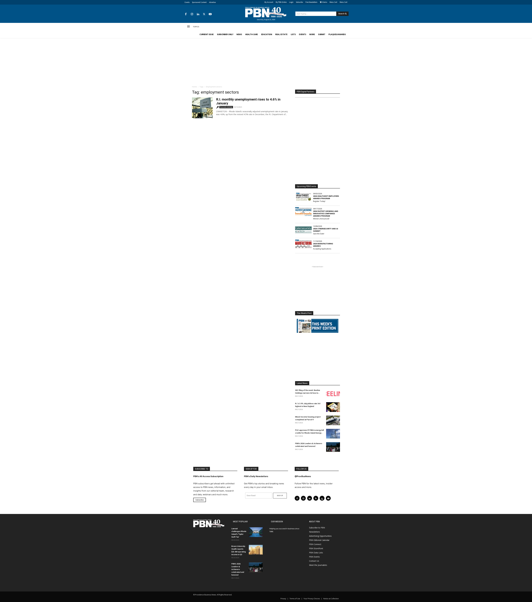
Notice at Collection (331, 598)
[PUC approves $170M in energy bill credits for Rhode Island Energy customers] (333, 434)
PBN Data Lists (316, 552)
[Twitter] (204, 14)
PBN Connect (315, 544)
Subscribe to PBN (317, 527)
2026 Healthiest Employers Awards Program (326, 197)
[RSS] (315, 498)
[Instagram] (192, 14)
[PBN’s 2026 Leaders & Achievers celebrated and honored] (333, 447)
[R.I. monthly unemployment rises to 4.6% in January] (202, 107)
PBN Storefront (316, 548)
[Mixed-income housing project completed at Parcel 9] (333, 420)
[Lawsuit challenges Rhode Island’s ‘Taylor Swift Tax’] (256, 532)
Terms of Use (295, 598)
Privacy (283, 598)
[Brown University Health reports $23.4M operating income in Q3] (256, 550)
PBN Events (314, 556)
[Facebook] (185, 14)
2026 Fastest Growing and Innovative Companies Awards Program (325, 213)
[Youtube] (210, 14)
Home (194, 87)
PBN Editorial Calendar (319, 540)
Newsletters (314, 531)
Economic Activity (226, 107)
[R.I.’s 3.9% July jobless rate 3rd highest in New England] (333, 407)
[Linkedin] (198, 14)
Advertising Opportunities (320, 536)
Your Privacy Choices (312, 598)
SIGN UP (280, 495)
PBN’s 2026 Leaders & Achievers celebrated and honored (237, 569)
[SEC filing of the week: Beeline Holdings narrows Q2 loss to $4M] (333, 394)
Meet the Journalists (318, 565)
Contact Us (314, 561)
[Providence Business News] (266, 12)
